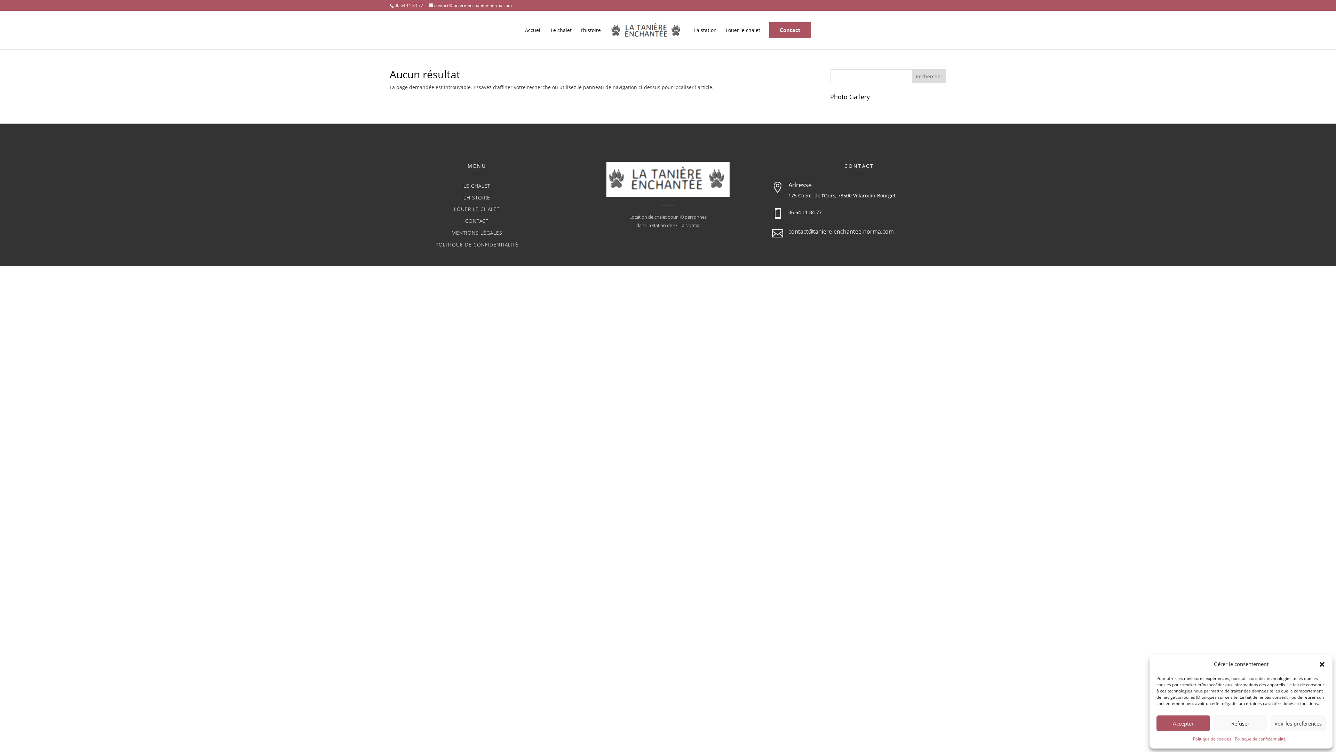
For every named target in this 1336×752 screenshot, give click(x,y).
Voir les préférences (1298, 723)
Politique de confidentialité (1260, 739)
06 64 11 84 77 (805, 212)
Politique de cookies (1212, 739)
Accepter (1183, 723)
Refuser (1240, 723)
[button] (1322, 664)
